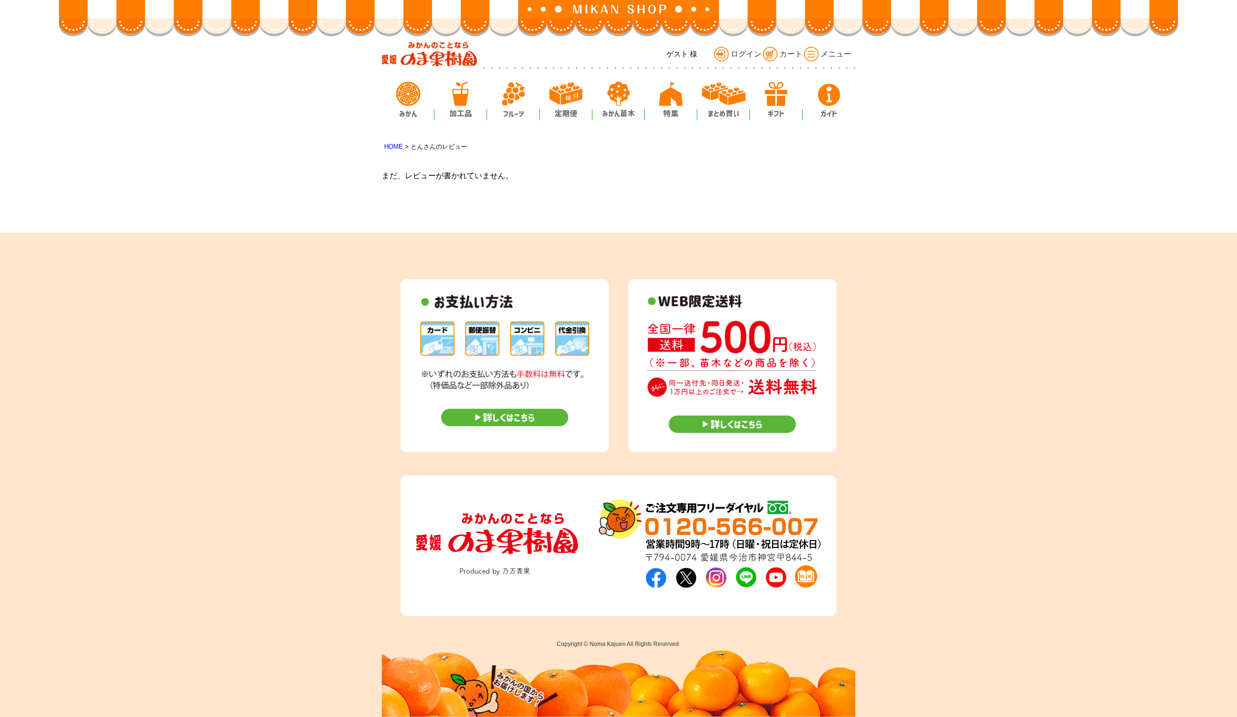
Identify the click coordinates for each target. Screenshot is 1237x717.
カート (791, 54)
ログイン (746, 54)
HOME (393, 146)
